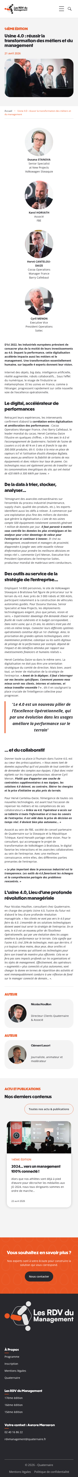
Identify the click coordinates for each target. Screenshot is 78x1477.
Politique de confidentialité (51, 1472)
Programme (12, 1356)
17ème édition (14, 1398)
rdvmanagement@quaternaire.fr (25, 1439)
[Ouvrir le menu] (61, 8)
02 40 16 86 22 (14, 1432)
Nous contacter (39, 1276)
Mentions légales (15, 1371)
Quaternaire (12, 1378)
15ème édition (14, 1412)
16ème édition (14, 1405)
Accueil (8, 110)
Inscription (11, 1363)
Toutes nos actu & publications (49, 1109)
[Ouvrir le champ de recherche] (70, 9)
